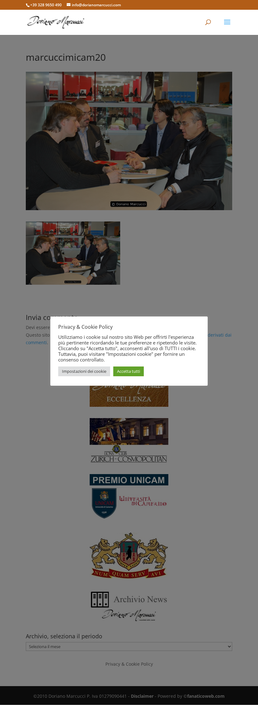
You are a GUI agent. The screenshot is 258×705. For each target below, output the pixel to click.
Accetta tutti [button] (128, 371)
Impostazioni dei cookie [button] (84, 371)
